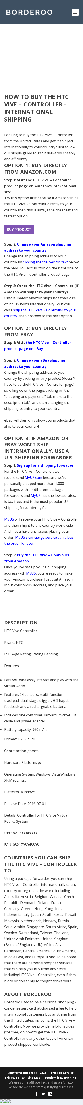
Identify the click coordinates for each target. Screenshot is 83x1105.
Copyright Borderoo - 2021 (26, 1073)
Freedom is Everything (59, 1078)
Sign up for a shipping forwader (45, 465)
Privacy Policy (15, 1078)
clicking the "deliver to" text (45, 262)
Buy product (19, 229)
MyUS (36, 495)
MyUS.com (33, 477)
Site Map (34, 1078)
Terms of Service (61, 1073)
